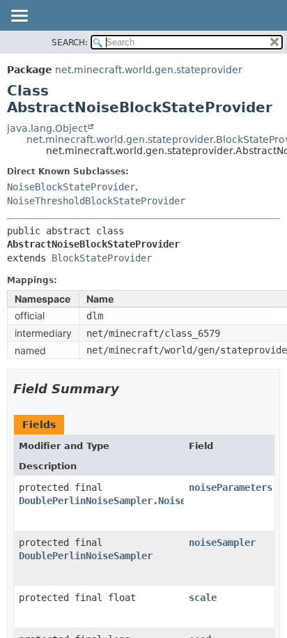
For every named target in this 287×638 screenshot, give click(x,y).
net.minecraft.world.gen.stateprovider (148, 69)
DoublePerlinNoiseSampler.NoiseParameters (130, 500)
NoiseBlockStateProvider (71, 186)
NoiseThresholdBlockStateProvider (96, 200)
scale (203, 597)
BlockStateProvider (102, 258)
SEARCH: (70, 42)
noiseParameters (230, 487)
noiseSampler (222, 542)
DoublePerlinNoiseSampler (86, 555)
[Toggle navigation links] (19, 16)
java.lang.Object (47, 128)
